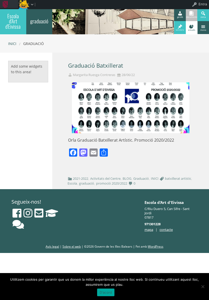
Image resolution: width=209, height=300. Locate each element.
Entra (203, 4)
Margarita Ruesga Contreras (94, 75)
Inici (12, 43)
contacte (166, 229)
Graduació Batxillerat (95, 65)
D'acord (106, 292)
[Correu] (38, 213)
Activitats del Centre (105, 178)
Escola (72, 183)
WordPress (155, 246)
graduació (39, 21)
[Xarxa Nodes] (18, 224)
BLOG (127, 178)
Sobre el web (71, 246)
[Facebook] (16, 213)
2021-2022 (80, 178)
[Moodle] (51, 213)
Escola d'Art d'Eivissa (13, 21)
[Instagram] (27, 213)
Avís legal (52, 246)
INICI (155, 178)
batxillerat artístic (178, 178)
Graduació (141, 178)
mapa (149, 229)
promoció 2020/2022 (111, 183)
